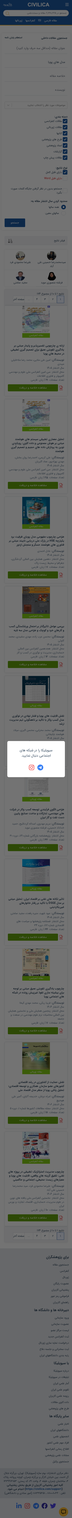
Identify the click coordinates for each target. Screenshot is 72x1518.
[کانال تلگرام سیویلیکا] (40, 767)
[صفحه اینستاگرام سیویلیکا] (32, 767)
